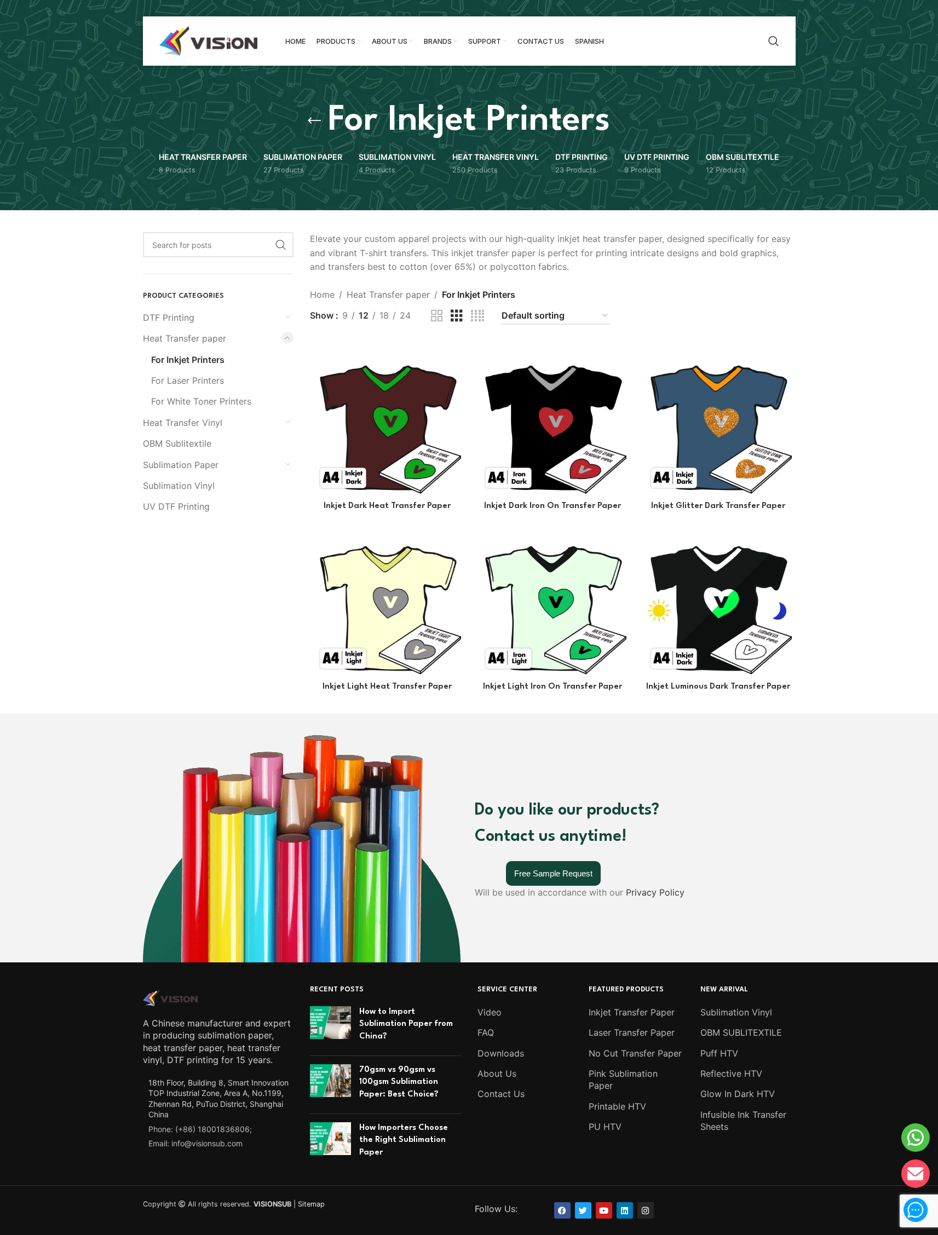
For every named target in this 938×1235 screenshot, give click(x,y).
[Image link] (170, 996)
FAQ (485, 1032)
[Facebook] (562, 1210)
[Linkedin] (625, 1210)
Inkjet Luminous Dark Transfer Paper (718, 687)
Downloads (500, 1053)
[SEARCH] (281, 244)
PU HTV (605, 1126)
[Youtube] (604, 1210)
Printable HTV (617, 1106)
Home (322, 294)
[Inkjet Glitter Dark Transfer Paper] (718, 418)
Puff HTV (719, 1053)
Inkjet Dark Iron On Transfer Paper (552, 506)
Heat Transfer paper (184, 338)
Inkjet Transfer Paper (632, 1012)
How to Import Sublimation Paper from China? (406, 1024)
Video (489, 1012)
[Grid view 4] (477, 316)
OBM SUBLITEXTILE (741, 1032)
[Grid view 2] (437, 316)
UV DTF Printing (176, 506)
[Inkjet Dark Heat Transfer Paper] (387, 418)
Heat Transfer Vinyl (182, 422)
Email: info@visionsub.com (195, 1143)
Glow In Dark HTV (737, 1093)
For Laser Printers (187, 380)
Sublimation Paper (180, 464)
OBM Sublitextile (177, 443)
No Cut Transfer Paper (635, 1053)
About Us (496, 1073)
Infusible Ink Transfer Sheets (743, 1120)
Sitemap (311, 1204)
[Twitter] (583, 1210)
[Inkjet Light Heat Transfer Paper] (387, 599)
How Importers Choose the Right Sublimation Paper (403, 1140)
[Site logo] (208, 39)
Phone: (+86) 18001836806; (200, 1129)
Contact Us (501, 1093)
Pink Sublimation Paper (623, 1079)
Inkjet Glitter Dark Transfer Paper (718, 506)
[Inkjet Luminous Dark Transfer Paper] (718, 599)
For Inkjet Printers (188, 359)
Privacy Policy (655, 892)
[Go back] (314, 121)
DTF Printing (168, 317)
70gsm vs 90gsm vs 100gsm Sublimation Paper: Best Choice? (399, 1082)
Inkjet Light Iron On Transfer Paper (552, 687)
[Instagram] (645, 1210)
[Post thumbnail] (330, 1026)
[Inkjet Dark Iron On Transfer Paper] (552, 418)
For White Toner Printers (201, 401)
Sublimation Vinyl (179, 485)
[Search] (774, 41)
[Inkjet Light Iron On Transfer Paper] (552, 599)
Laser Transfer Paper (632, 1032)
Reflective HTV (731, 1073)
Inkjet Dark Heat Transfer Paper (387, 506)
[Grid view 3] (457, 316)
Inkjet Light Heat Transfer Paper (387, 687)
